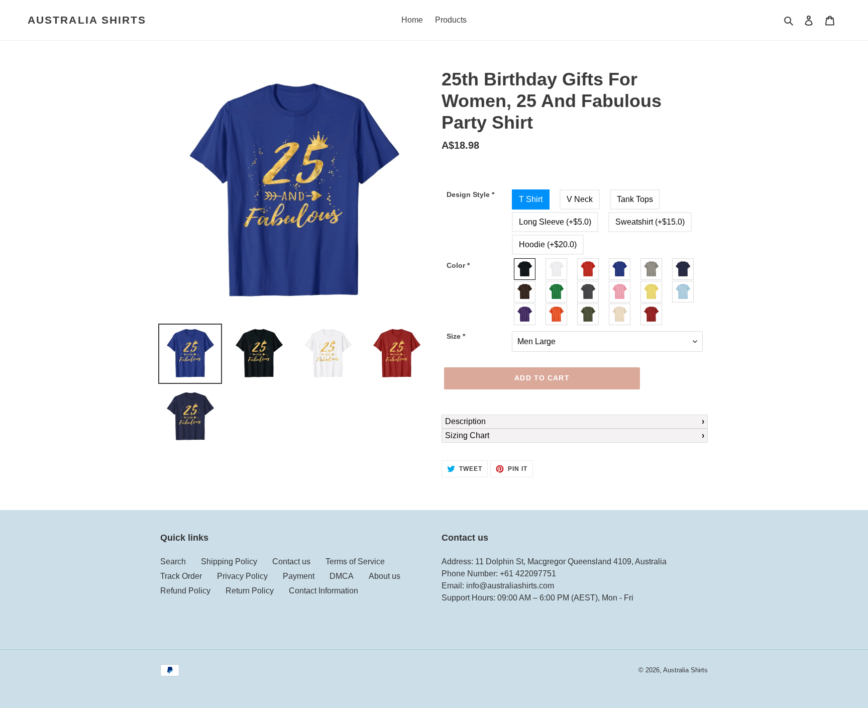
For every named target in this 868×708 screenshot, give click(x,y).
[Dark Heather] (588, 291)
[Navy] (683, 269)
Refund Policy (185, 590)
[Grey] (651, 269)
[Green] (557, 291)
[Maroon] (651, 314)
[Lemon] (651, 291)
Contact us (291, 561)
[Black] (525, 269)
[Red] (588, 269)
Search (173, 561)
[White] (557, 269)
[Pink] (620, 291)
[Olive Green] (588, 314)
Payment (298, 576)
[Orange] (557, 314)
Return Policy (250, 590)
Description (465, 421)
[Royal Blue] (620, 269)
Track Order (181, 576)
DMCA (342, 576)
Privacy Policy (242, 576)
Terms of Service (355, 561)
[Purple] (525, 314)
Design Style (470, 194)
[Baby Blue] (683, 291)
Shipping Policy (229, 561)
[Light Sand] (620, 314)
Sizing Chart (467, 435)
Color (458, 265)
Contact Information (323, 590)
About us (384, 576)
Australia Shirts (87, 20)
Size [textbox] (456, 336)
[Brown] (525, 291)
